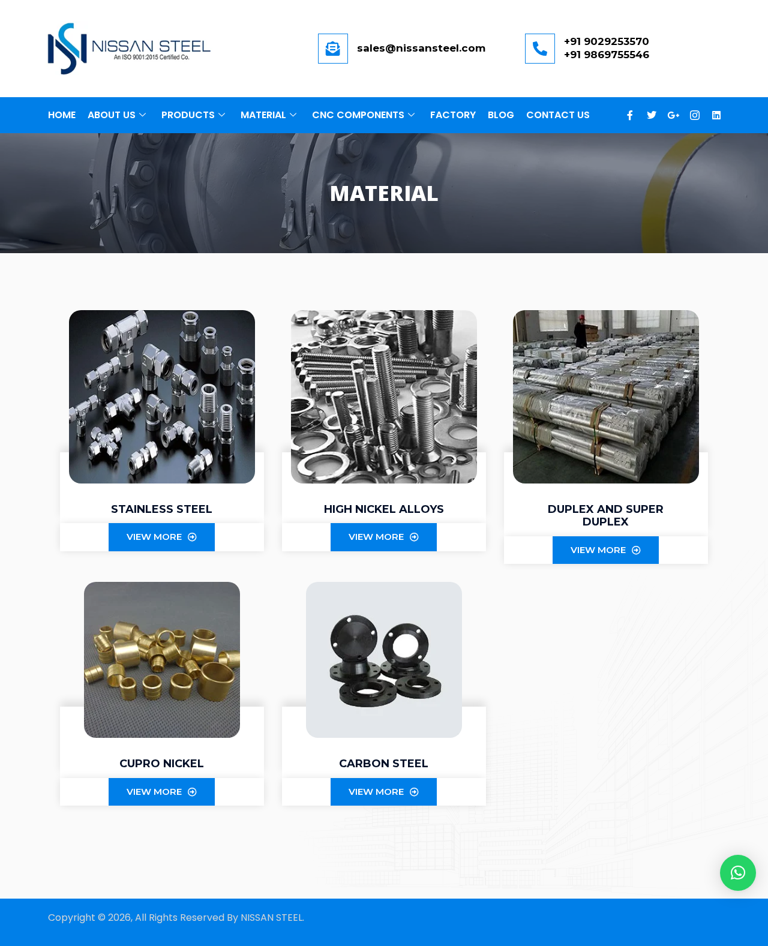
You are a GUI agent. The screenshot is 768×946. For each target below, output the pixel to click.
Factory (453, 115)
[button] (738, 873)
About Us (112, 115)
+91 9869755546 (606, 55)
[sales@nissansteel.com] (333, 49)
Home (62, 115)
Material (263, 115)
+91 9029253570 (606, 41)
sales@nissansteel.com (421, 48)
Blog (501, 115)
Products (188, 115)
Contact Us (558, 115)
